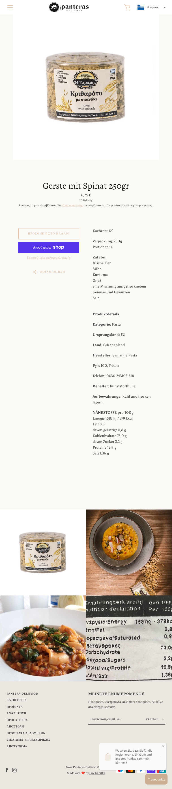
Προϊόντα (15, 706)
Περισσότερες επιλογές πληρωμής (49, 258)
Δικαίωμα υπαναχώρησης (28, 739)
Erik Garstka (97, 773)
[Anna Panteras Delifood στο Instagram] (14, 770)
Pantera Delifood (22, 693)
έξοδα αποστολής (72, 205)
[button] (151, 7)
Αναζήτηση (16, 713)
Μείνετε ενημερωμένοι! (116, 693)
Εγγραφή (152, 719)
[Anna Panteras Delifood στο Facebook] (6, 770)
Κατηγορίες (17, 700)
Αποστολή (15, 726)
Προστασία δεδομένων (26, 733)
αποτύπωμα (17, 746)
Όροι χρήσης (17, 720)
